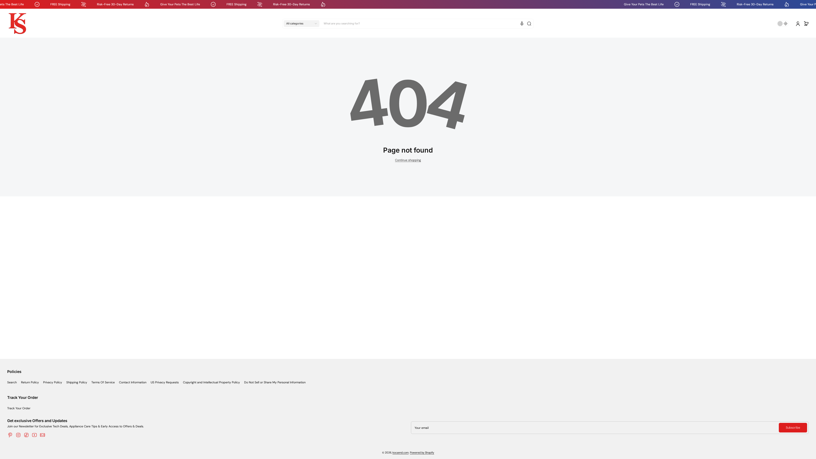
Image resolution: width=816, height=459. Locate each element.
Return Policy (30, 382)
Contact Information (132, 382)
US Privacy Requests (165, 382)
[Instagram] (18, 435)
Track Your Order (18, 408)
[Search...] (529, 23)
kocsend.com (400, 452)
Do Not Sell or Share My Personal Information (275, 382)
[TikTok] (26, 435)
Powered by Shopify (422, 452)
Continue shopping (408, 160)
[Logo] (17, 23)
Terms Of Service (103, 382)
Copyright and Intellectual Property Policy (211, 382)
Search (12, 382)
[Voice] (521, 23)
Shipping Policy (76, 382)
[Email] (42, 435)
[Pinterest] (10, 435)
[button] (301, 23)
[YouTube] (34, 435)
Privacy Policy (52, 382)
